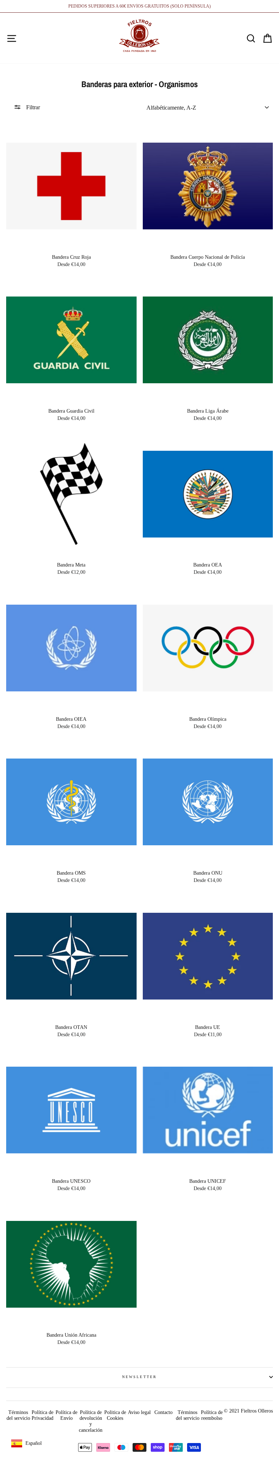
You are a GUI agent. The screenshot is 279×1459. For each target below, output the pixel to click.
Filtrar (32, 107)
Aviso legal (139, 1412)
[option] (139, 6)
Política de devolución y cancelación (90, 1421)
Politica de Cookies (115, 1415)
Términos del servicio (18, 1415)
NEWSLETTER (139, 1377)
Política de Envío (66, 1415)
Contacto (163, 1412)
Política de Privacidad (42, 1415)
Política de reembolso (212, 1415)
